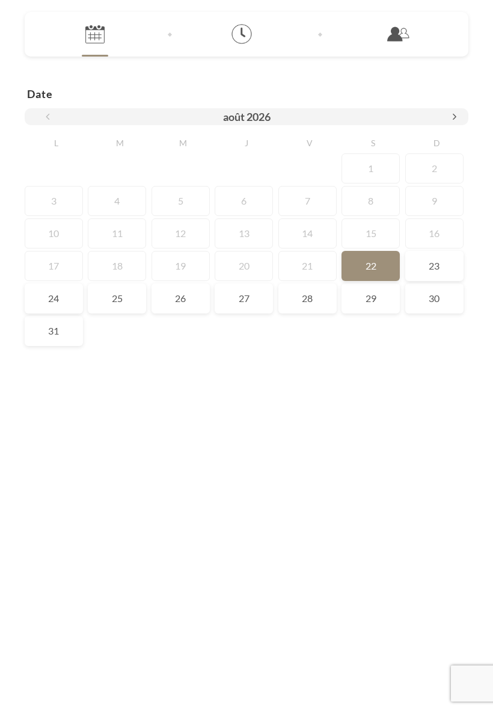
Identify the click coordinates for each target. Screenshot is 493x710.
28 (307, 298)
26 (180, 298)
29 (371, 298)
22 (371, 265)
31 (53, 330)
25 (117, 298)
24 (53, 298)
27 (244, 298)
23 (434, 265)
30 (434, 298)
